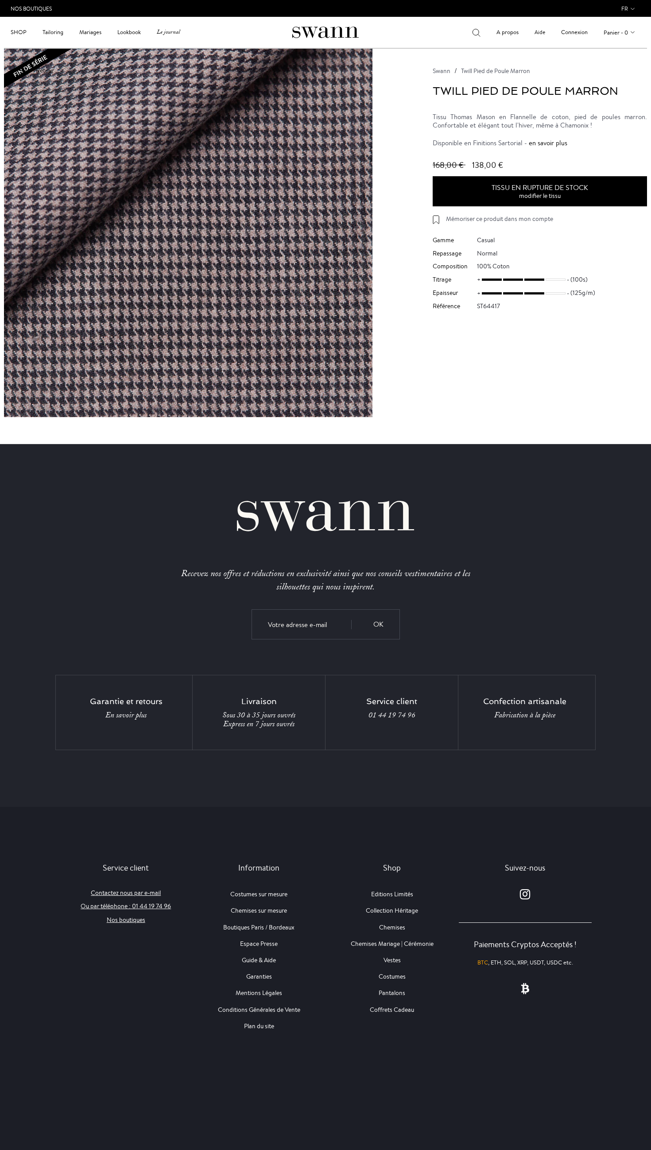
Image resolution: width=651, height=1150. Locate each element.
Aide (540, 32)
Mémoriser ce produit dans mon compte (499, 219)
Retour (45, 70)
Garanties (259, 976)
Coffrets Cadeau (392, 1010)
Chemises (392, 927)
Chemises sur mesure (259, 910)
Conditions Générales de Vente (259, 1010)
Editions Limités (392, 894)
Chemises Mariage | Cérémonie (392, 944)
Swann (441, 71)
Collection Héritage (392, 910)
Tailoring (53, 32)
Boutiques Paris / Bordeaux (258, 927)
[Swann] (325, 31)
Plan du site (259, 1026)
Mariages (90, 32)
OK (378, 624)
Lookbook (129, 32)
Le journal (168, 32)
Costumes (392, 976)
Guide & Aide (259, 960)
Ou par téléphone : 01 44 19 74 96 (126, 906)
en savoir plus (548, 143)
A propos (507, 32)
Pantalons (392, 993)
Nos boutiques (126, 920)
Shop (19, 32)
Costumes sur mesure (258, 894)
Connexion (574, 32)
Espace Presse (259, 944)
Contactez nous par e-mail (126, 893)
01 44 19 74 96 (391, 715)
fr (624, 8)
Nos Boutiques (31, 8)
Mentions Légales (259, 993)
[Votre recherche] (476, 32)
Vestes (392, 960)
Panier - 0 (616, 32)
